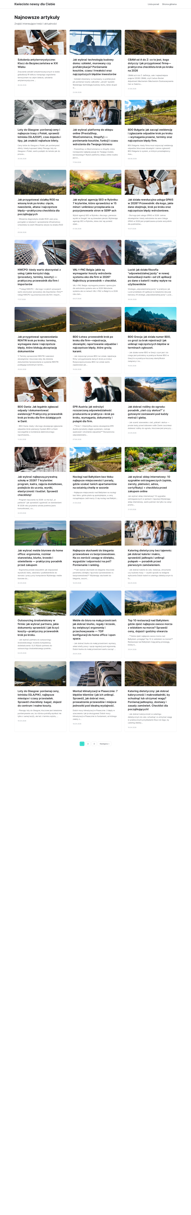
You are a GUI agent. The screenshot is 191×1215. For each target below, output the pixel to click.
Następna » (104, 744)
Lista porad (153, 4)
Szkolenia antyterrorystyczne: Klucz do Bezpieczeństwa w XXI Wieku (38, 63)
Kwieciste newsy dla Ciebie (34, 4)
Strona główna (169, 4)
